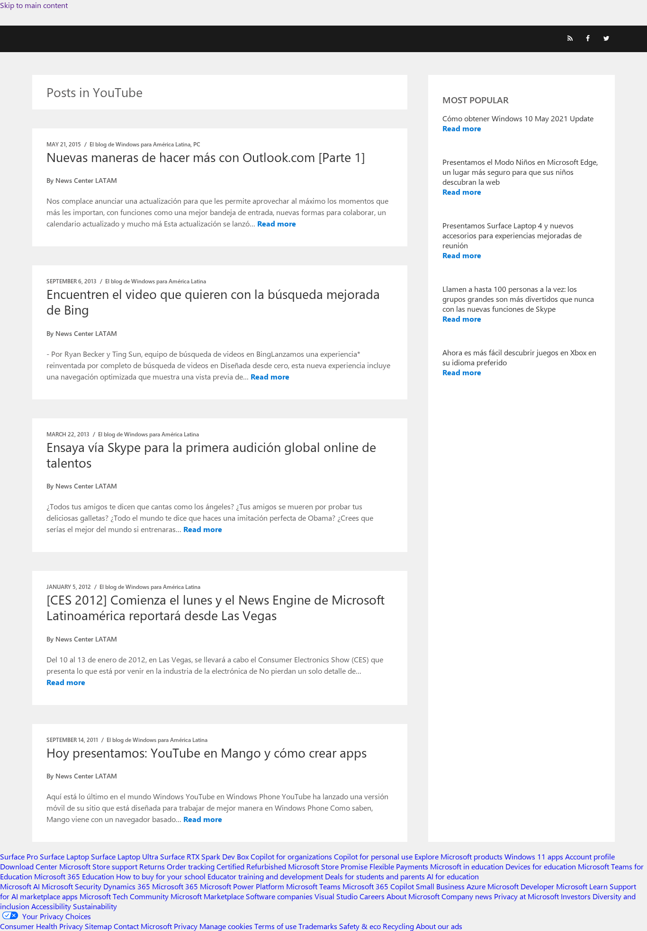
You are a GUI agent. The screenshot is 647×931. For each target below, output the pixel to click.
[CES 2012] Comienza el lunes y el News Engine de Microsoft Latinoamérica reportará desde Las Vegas (215, 607)
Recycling (398, 926)
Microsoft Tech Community (124, 896)
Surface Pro (19, 856)
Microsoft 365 (175, 886)
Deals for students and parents (375, 876)
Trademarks (317, 926)
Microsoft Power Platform (242, 886)
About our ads (439, 926)
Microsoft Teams (313, 886)
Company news (466, 896)
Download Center (28, 866)
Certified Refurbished (251, 866)
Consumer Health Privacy (41, 926)
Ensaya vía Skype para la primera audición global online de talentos (211, 454)
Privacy (186, 926)
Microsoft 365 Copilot (378, 886)
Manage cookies (225, 926)
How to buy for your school (161, 876)
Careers (372, 896)
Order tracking (191, 866)
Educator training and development (265, 876)
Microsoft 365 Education (74, 876)
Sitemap (98, 926)
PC (196, 144)
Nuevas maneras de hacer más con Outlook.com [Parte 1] (205, 156)
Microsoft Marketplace (207, 896)
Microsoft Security (71, 886)
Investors (576, 896)
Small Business (440, 886)
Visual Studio (336, 896)
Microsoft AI (20, 886)
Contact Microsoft (143, 926)
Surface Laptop (64, 856)
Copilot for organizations (291, 856)
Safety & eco (360, 926)
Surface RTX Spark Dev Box (204, 856)
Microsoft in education (466, 866)
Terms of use (275, 926)
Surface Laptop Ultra (124, 856)
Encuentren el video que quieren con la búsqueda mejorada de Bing (213, 301)
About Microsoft (413, 896)
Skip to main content (34, 5)
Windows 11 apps (533, 856)
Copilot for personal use (373, 856)
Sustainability (95, 906)
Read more (276, 223)
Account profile (590, 856)
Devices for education (540, 866)
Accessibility (51, 906)
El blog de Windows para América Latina (140, 144)
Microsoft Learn (582, 886)
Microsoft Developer (520, 886)
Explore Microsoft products (458, 856)
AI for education (453, 876)
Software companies (279, 896)
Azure (476, 886)
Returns (152, 866)
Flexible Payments (398, 866)
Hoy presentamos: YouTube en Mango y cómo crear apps (206, 752)
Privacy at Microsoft (526, 896)
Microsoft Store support (98, 866)
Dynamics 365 (126, 886)
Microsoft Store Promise (328, 866)
